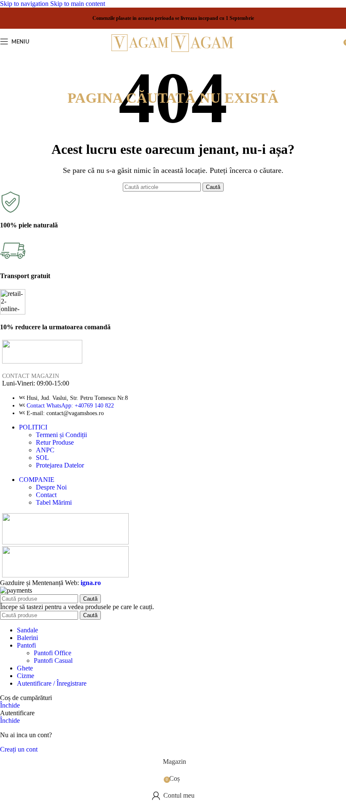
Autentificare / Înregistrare (51, 683)
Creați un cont (19, 749)
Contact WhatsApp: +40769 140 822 (70, 405)
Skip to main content (77, 3)
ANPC (45, 450)
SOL (42, 457)
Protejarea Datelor (60, 465)
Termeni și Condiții (61, 434)
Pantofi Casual (53, 660)
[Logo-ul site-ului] (141, 54)
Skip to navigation (25, 3)
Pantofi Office (52, 652)
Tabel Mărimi (54, 502)
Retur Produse (55, 442)
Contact (46, 494)
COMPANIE (36, 479)
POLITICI (33, 427)
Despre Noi (51, 487)
